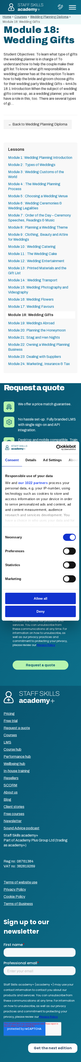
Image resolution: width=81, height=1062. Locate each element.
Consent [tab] (12, 460)
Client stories (14, 807)
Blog (7, 799)
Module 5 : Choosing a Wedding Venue (38, 196)
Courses (20, 17)
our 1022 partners (33, 483)
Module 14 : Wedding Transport (32, 280)
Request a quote (17, 728)
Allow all (40, 598)
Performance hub (17, 756)
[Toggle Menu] (72, 7)
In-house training (17, 771)
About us (11, 792)
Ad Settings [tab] (52, 460)
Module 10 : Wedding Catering (32, 247)
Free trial (11, 721)
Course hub (12, 749)
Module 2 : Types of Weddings (31, 165)
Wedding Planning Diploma (49, 17)
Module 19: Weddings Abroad (31, 323)
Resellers (11, 778)
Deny (40, 611)
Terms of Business (18, 904)
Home (7, 17)
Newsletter (13, 821)
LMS (7, 742)
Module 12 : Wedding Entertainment (36, 261)
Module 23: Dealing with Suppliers (34, 357)
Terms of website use (20, 882)
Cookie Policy (14, 896)
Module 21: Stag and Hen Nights (34, 337)
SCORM (10, 785)
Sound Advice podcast (21, 828)
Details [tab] (30, 460)
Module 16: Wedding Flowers (31, 299)
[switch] (69, 551)
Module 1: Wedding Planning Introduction (40, 157)
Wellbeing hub (14, 764)
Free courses (14, 814)
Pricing (9, 714)
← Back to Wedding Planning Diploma (37, 124)
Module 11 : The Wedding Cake (32, 254)
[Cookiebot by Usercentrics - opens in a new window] (57, 447)
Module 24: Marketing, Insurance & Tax (39, 364)
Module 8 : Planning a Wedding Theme (38, 227)
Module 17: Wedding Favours (31, 306)
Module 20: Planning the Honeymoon (37, 330)
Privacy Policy (15, 889)
